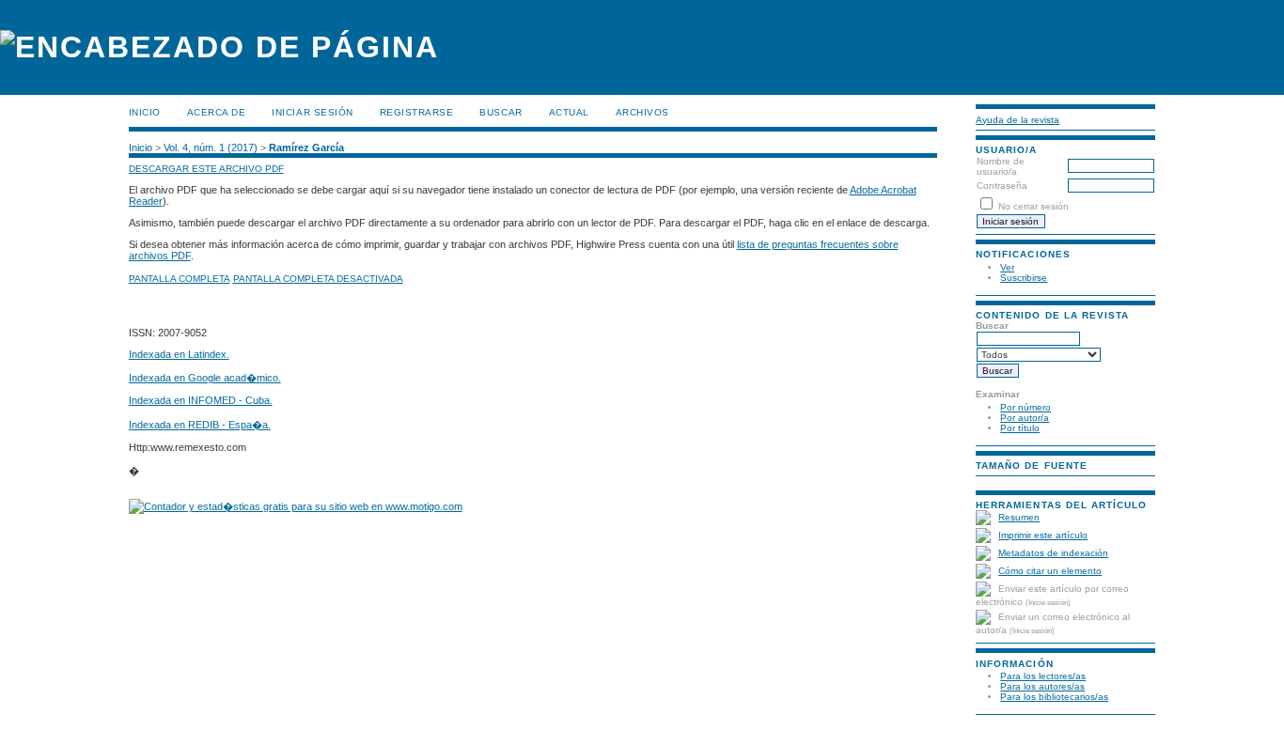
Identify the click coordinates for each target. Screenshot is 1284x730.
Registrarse (417, 112)
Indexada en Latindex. (179, 354)
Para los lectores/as (1043, 676)
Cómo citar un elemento (1050, 571)
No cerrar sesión (1033, 206)
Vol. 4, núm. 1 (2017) (211, 147)
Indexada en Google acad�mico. (205, 377)
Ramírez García (306, 147)
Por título (1020, 428)
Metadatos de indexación (1053, 553)
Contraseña (1002, 185)
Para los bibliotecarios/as (1054, 696)
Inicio (145, 112)
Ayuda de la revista (1017, 120)
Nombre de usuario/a (1001, 166)
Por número (1025, 407)
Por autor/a (1024, 417)
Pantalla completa (179, 278)
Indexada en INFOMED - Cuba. (201, 400)
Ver (1007, 267)
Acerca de (216, 112)
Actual (569, 112)
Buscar (500, 112)
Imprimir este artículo (1043, 535)
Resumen (1019, 517)
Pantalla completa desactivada (318, 278)
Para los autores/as (1042, 686)
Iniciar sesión (312, 112)
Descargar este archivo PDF (206, 168)
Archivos (642, 112)
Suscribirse (1023, 277)
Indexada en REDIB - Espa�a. (200, 424)
